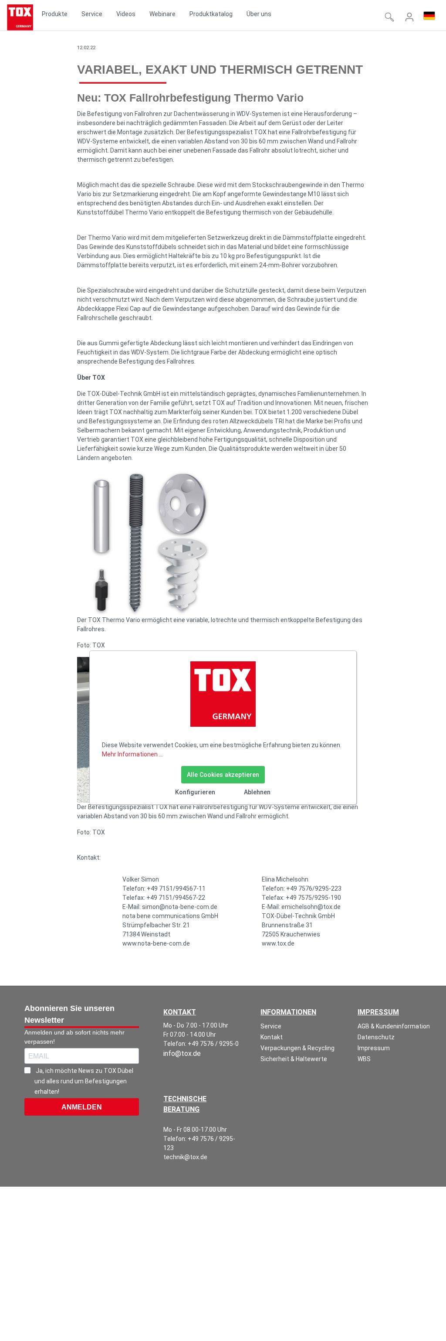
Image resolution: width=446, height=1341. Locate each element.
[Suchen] (389, 17)
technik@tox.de (185, 1157)
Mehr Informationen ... (132, 754)
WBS (364, 1058)
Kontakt (271, 1037)
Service (270, 1026)
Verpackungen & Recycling (297, 1048)
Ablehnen (257, 792)
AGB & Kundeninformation (394, 1026)
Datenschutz (376, 1037)
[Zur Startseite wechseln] (20, 17)
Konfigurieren (195, 792)
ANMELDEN (81, 1107)
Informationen (288, 1012)
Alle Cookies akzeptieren (223, 774)
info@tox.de (182, 1053)
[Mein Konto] (409, 17)
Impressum (378, 1012)
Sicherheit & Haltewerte (293, 1058)
